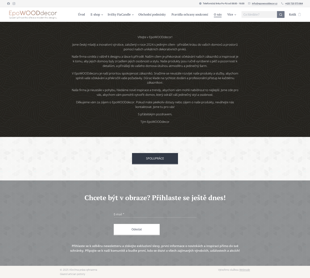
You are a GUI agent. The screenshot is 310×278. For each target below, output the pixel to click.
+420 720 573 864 (294, 3)
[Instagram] (14, 4)
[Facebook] (8, 4)
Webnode (244, 269)
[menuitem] (82, 14)
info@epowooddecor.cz (264, 3)
